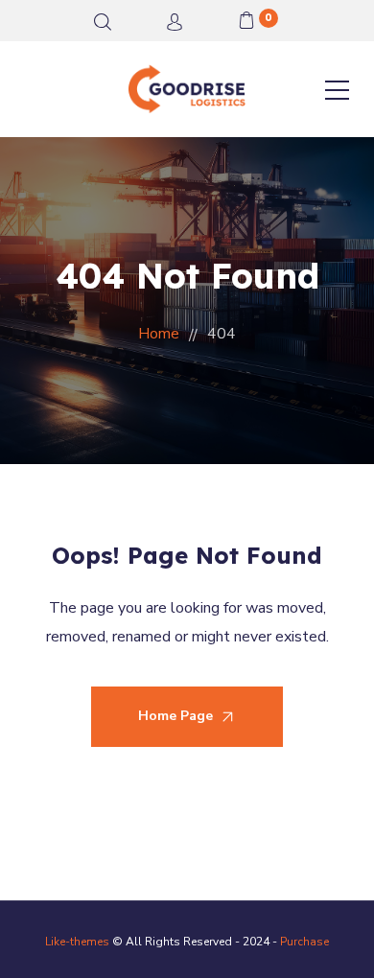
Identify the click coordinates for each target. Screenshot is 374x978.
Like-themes (77, 941)
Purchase (304, 941)
